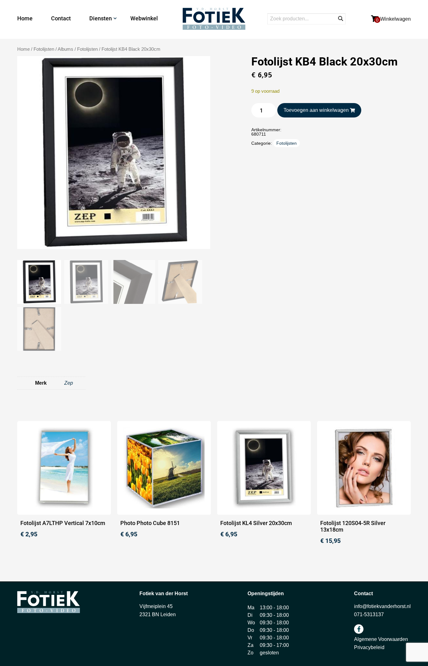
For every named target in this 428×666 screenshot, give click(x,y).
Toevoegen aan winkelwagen (316, 110)
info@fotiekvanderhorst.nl (382, 606)
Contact (61, 18)
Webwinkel (144, 18)
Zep (68, 383)
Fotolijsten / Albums (53, 49)
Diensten (100, 18)
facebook (358, 629)
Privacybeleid (369, 647)
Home (25, 18)
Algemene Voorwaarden (381, 639)
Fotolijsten (87, 49)
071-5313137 (369, 614)
